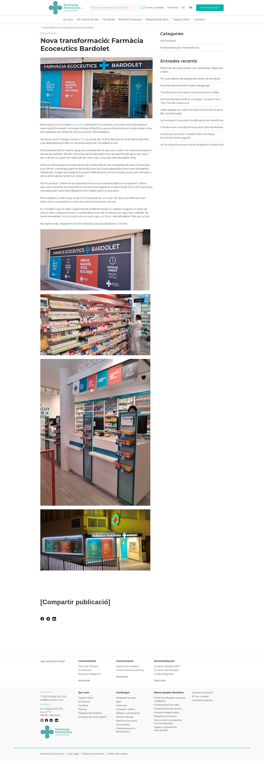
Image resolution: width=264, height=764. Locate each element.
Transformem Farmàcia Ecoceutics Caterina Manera (191, 127)
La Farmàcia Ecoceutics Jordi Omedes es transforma (191, 144)
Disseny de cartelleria (127, 666)
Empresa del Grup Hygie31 (92, 717)
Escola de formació (88, 666)
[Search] (142, 8)
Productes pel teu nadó (166, 704)
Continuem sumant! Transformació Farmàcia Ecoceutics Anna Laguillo (187, 136)
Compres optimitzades (166, 670)
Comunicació (48, 33)
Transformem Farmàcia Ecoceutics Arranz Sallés (189, 92)
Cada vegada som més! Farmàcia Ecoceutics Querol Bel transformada (191, 111)
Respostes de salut (157, 19)
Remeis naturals (124, 717)
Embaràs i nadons (125, 709)
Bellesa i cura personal (127, 713)
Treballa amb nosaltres (90, 713)
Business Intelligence (89, 674)
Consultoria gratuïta (202, 700)
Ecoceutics (78, 124)
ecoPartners (84, 670)
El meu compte (154, 7)
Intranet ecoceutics (202, 692)
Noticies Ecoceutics (130, 19)
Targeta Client (181, 19)
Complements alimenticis (167, 708)
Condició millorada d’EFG (167, 666)
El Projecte (84, 701)
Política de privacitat (93, 753)
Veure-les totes (84, 680)
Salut (118, 701)
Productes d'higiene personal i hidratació (169, 699)
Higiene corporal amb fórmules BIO (165, 729)
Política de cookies (117, 753)
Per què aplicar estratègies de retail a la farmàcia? (190, 78)
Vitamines (121, 705)
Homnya (172, 7)
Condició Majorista (163, 674)
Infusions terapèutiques (166, 712)
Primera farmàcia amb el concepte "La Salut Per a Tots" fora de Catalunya (190, 101)
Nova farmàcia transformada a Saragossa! (185, 85)
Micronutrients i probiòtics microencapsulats (168, 722)
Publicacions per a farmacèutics (179, 47)
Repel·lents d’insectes (165, 716)
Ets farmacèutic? (210, 7)
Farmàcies (109, 19)
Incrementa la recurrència (130, 670)
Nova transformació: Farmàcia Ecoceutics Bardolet (68, 27)
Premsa (82, 709)
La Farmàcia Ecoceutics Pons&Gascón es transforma (191, 120)
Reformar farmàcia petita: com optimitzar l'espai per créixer (191, 70)
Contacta (199, 19)
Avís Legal (73, 753)
